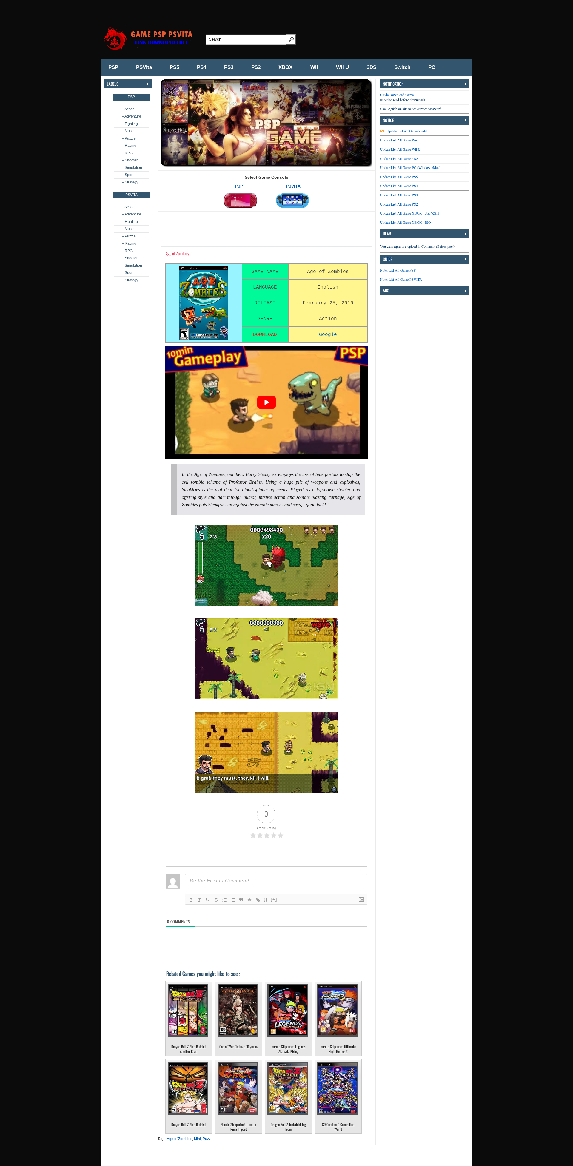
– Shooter (130, 160)
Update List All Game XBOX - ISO (405, 222)
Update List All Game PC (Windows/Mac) (410, 167)
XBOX (285, 67)
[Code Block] (249, 899)
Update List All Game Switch (407, 131)
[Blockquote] (241, 899)
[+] (274, 899)
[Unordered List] (233, 899)
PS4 (201, 67)
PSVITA (293, 186)
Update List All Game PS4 (399, 185)
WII (314, 67)
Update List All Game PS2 (399, 204)
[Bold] (191, 899)
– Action (128, 109)
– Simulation (132, 168)
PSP (113, 67)
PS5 (174, 67)
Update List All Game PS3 (399, 194)
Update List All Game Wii (398, 140)
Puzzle (208, 1139)
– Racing (129, 146)
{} (266, 899)
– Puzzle (129, 138)
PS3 (228, 67)
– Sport (127, 175)
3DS (371, 67)
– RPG (127, 153)
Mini (197, 1139)
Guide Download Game (397, 94)
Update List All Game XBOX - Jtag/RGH (409, 213)
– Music (128, 131)
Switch (402, 67)
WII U (342, 67)
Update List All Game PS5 (399, 176)
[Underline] (208, 899)
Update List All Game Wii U (400, 149)
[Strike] (216, 899)
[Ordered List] (224, 899)
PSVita (144, 67)
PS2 (256, 67)
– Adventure (131, 116)
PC (431, 67)
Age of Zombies (179, 1139)
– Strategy (130, 182)
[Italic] (199, 899)
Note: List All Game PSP (398, 270)
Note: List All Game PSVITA (401, 279)
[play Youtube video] (266, 402)
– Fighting (130, 124)
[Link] (258, 899)
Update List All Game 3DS (399, 158)
